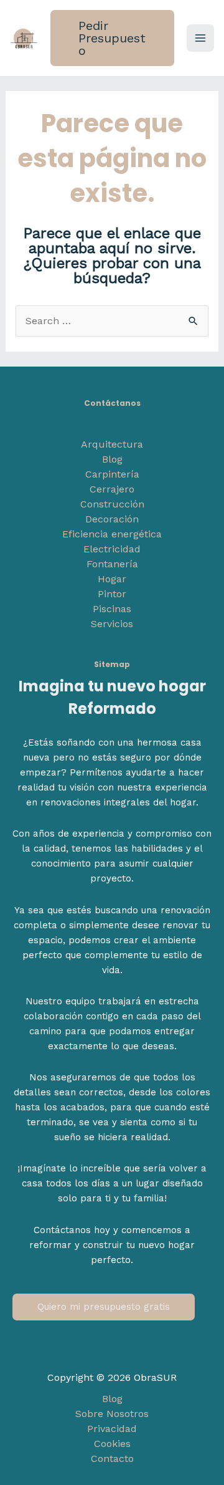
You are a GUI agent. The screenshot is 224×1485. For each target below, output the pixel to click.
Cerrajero (112, 489)
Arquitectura (112, 444)
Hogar (112, 579)
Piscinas (112, 609)
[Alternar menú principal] (200, 38)
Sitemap (112, 664)
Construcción (112, 504)
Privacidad (112, 1429)
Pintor (112, 594)
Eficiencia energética (112, 534)
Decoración (112, 519)
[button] (112, 38)
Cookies (112, 1443)
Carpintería (112, 474)
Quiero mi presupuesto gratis (103, 1306)
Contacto (112, 1458)
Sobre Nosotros (112, 1414)
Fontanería (112, 564)
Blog (112, 459)
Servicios (112, 624)
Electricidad (112, 549)
